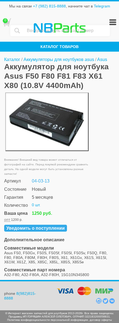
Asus (102, 59)
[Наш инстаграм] (99, 302)
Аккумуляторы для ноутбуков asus (59, 59)
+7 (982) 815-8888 (49, 6)
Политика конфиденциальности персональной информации (47, 319)
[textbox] (67, 30)
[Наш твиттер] (106, 302)
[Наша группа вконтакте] (112, 302)
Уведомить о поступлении (35, 228)
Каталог (12, 59)
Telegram (102, 6)
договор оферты (101, 319)
